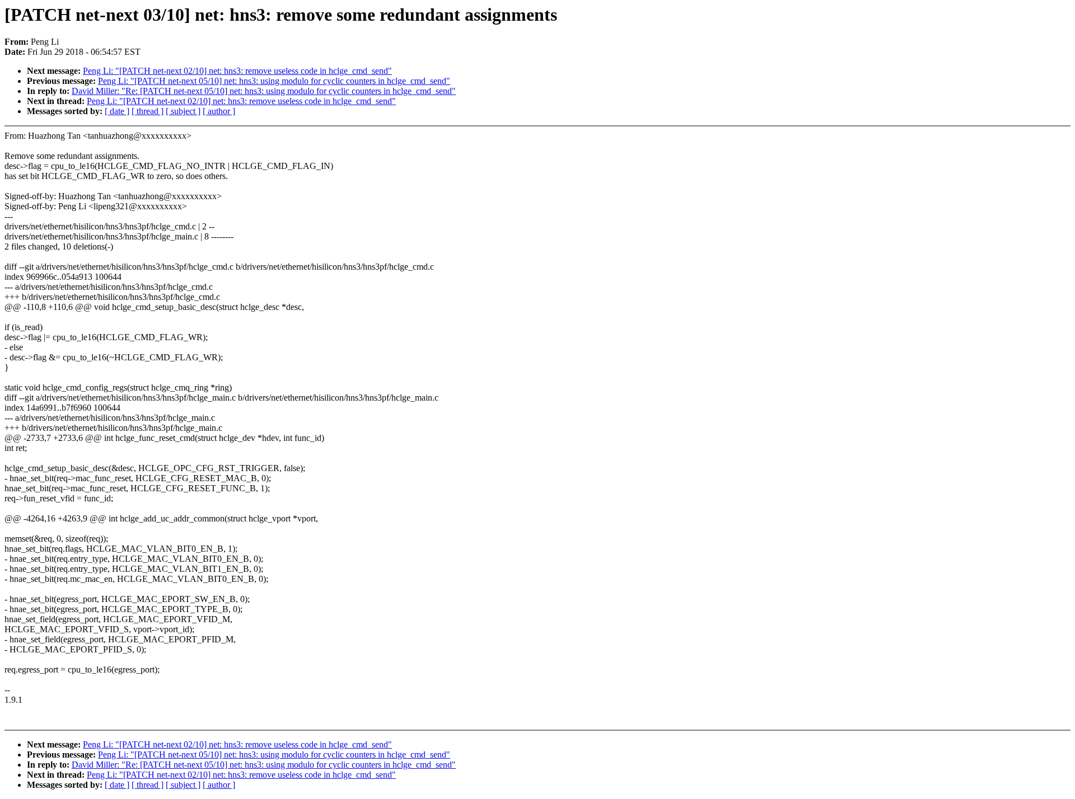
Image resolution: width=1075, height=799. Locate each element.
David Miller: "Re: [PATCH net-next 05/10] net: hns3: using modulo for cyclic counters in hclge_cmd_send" (264, 91)
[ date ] (117, 111)
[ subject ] (183, 111)
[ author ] (219, 111)
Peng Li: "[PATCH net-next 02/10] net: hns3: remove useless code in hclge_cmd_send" (237, 71)
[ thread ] (147, 111)
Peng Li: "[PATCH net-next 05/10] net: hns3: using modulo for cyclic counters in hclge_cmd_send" (274, 81)
